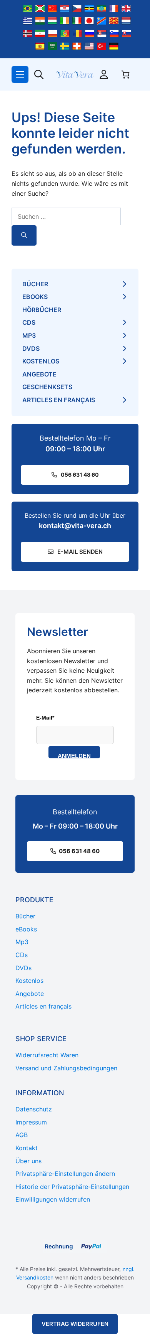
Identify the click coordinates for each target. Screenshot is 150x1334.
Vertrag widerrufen (75, 1323)
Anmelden (74, 755)
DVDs (31, 348)
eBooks (35, 296)
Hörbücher (41, 310)
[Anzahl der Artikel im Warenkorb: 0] (125, 74)
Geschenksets (47, 387)
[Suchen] (24, 235)
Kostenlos (40, 361)
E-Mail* (45, 718)
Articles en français (58, 400)
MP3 (29, 335)
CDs (28, 322)
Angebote (39, 374)
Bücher (35, 284)
